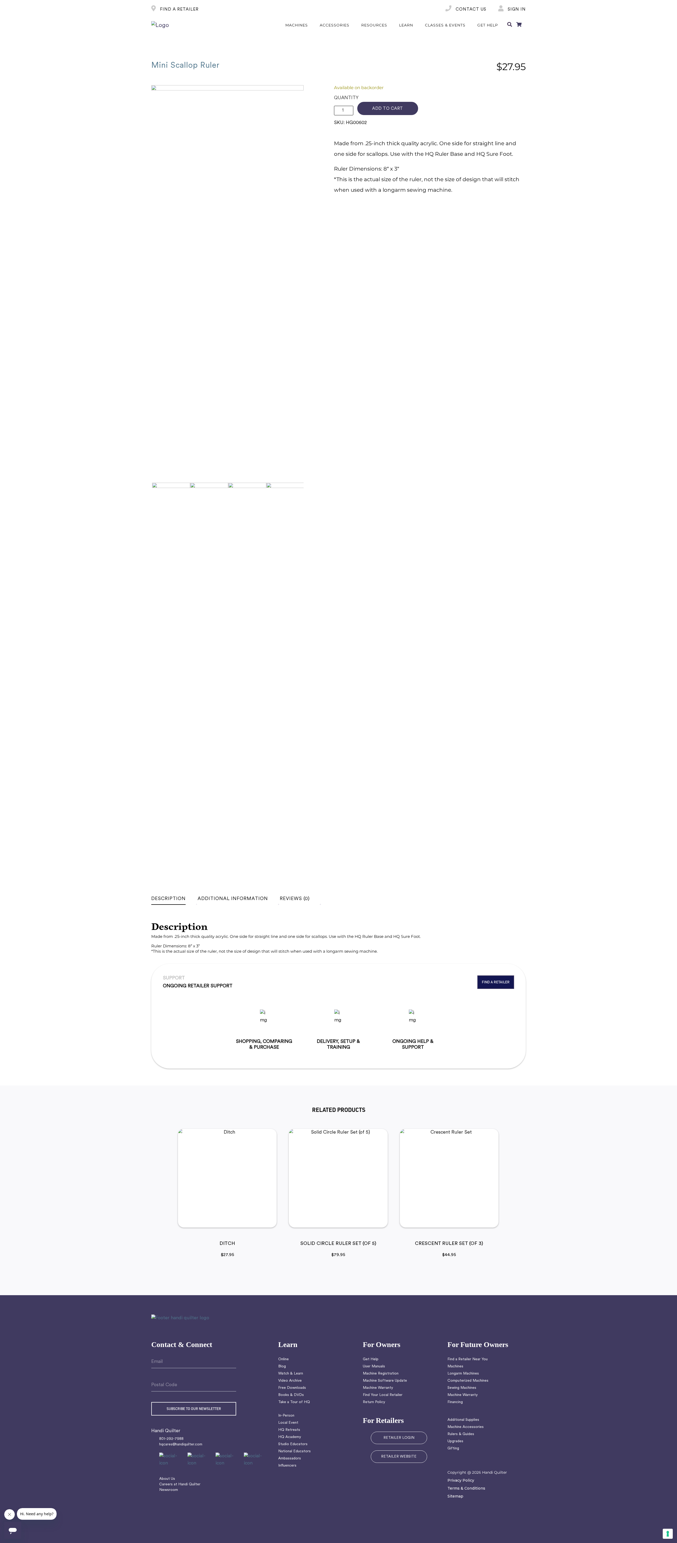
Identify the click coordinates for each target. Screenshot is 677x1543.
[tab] (173, 899)
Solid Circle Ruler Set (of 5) (338, 1243)
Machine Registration (381, 1374)
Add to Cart (387, 109)
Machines (455, 1366)
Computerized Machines (467, 1381)
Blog (282, 1366)
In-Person (286, 1416)
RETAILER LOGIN (398, 1438)
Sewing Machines (461, 1388)
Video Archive (290, 1381)
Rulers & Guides (460, 1434)
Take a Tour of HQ (294, 1402)
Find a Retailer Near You (467, 1359)
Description (168, 898)
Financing (455, 1402)
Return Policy (374, 1402)
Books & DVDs (291, 1395)
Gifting (453, 1448)
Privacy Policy (460, 1480)
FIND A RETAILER (179, 9)
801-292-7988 (171, 1439)
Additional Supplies (463, 1420)
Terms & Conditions (466, 1488)
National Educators (294, 1451)
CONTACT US (470, 9)
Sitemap (455, 1496)
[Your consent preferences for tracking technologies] (668, 1534)
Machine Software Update (385, 1381)
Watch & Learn (290, 1374)
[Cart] (519, 25)
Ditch (227, 1243)
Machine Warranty (378, 1388)
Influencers (287, 1466)
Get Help (370, 1359)
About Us (167, 1479)
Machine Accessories (465, 1427)
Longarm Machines (463, 1374)
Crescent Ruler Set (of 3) (449, 1243)
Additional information (233, 898)
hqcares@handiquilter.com (180, 1444)
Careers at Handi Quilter (179, 1484)
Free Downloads (292, 1388)
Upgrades (455, 1441)
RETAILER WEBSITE (399, 1457)
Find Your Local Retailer (382, 1395)
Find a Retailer (496, 982)
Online (283, 1359)
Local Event (288, 1423)
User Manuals (374, 1366)
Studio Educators (293, 1444)
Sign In (516, 9)
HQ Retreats (289, 1430)
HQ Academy (289, 1437)
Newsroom (168, 1490)
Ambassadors (289, 1458)
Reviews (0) (295, 898)
